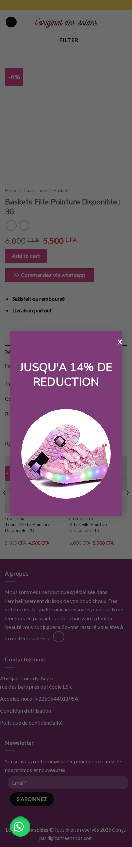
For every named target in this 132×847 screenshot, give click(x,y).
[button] (20, 826)
